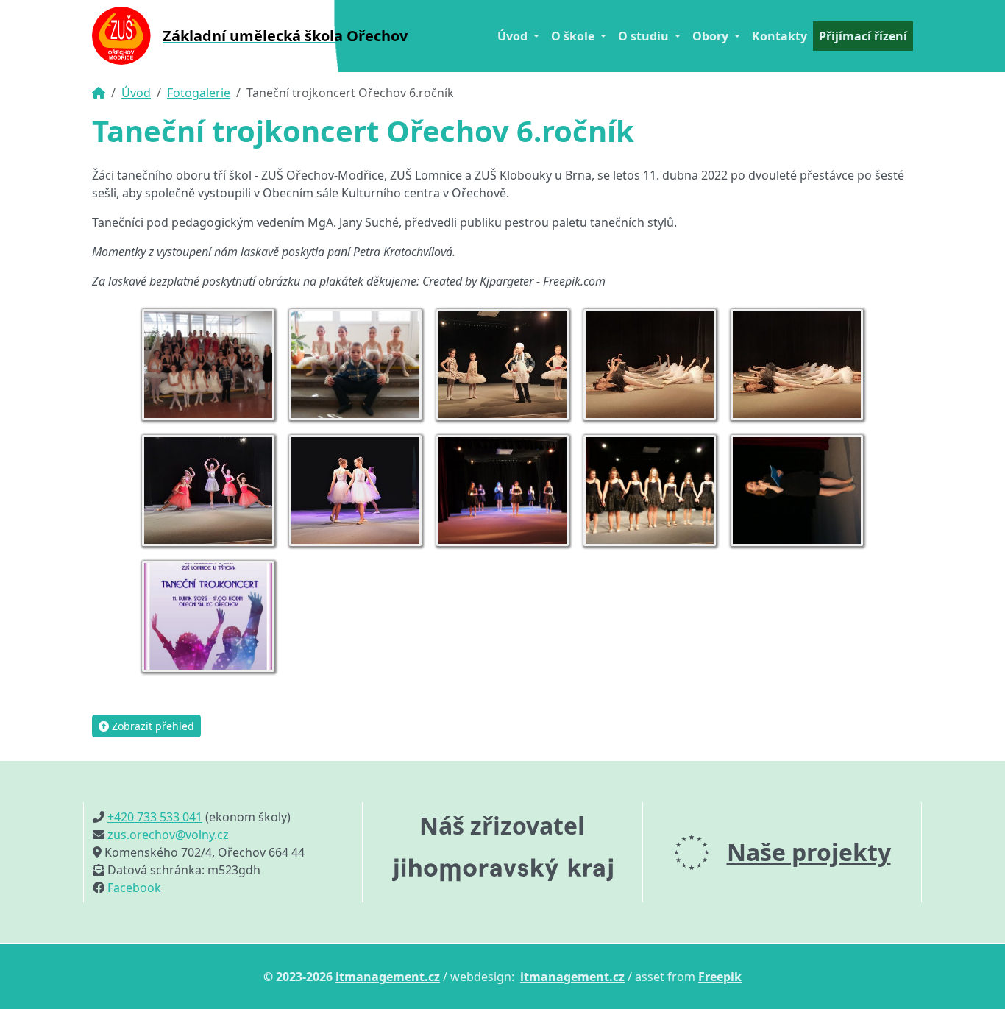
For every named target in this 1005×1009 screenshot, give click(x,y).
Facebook (134, 887)
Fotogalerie (198, 93)
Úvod (136, 93)
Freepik (720, 977)
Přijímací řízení (863, 36)
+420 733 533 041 (154, 817)
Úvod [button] (513, 36)
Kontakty (779, 36)
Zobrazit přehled (151, 726)
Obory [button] (711, 36)
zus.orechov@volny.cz (168, 834)
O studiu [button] (645, 36)
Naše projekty (809, 852)
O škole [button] (574, 36)
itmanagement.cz (387, 977)
